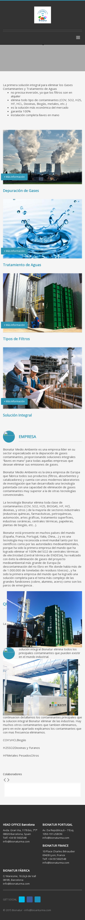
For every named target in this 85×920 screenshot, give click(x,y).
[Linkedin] (38, 899)
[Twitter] (22, 899)
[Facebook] (30, 899)
